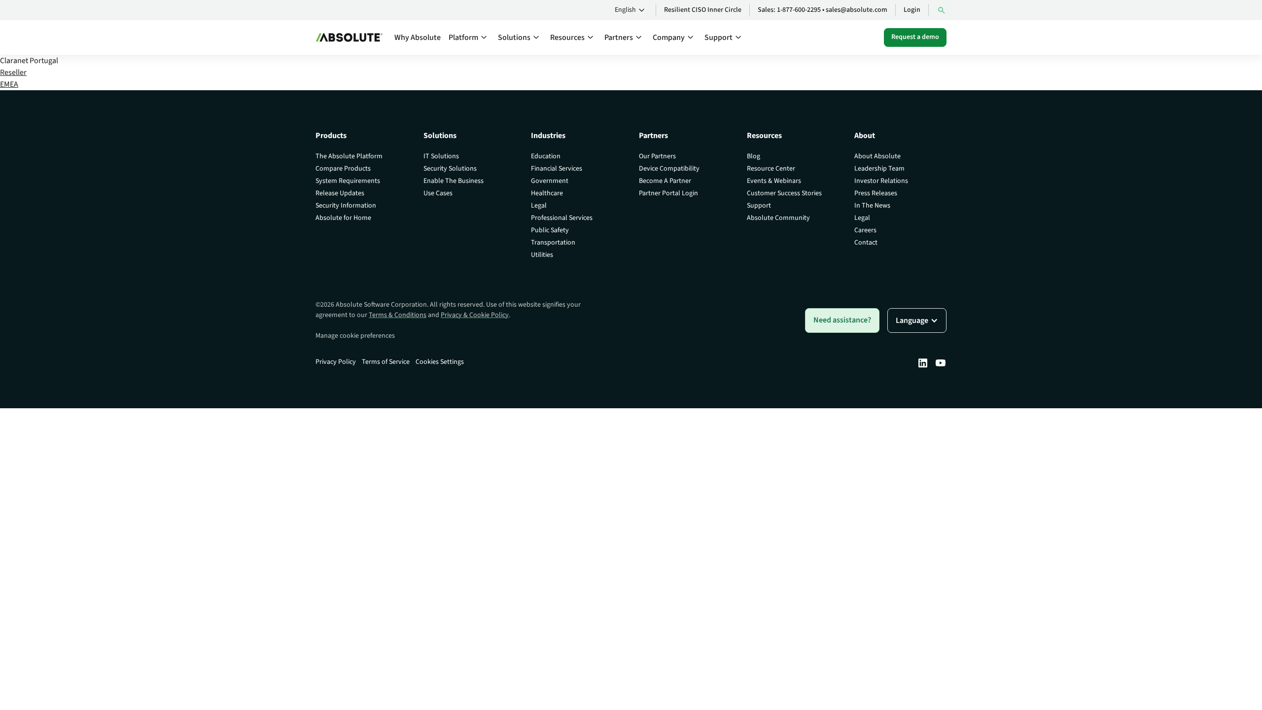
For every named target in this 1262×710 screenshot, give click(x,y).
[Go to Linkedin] (923, 363)
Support (759, 206)
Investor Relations (881, 181)
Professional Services (562, 218)
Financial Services (556, 169)
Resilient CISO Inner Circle (702, 10)
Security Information (346, 206)
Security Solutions (450, 169)
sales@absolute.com (856, 10)
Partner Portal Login (668, 193)
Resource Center (771, 169)
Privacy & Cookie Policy (475, 315)
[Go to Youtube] (940, 363)
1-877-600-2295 (799, 10)
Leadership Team (879, 169)
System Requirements (348, 181)
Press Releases (875, 193)
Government (549, 181)
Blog (753, 156)
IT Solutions (441, 156)
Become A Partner (665, 181)
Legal (539, 206)
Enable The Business (453, 181)
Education (546, 156)
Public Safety (550, 230)
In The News (872, 206)
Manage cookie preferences (355, 336)
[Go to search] (941, 10)
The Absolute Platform (349, 156)
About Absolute (877, 156)
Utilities (542, 255)
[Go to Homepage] (349, 37)
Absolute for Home (343, 218)
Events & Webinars (774, 181)
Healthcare (547, 193)
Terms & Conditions (397, 315)
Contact (865, 243)
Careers (865, 230)
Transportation (553, 243)
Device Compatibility (669, 169)
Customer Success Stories (784, 193)
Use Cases (438, 193)
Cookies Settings (440, 362)
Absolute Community (778, 218)
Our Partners (657, 156)
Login (912, 10)
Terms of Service (386, 362)
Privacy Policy (336, 362)
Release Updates (340, 193)
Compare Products (343, 169)
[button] (631, 10)
